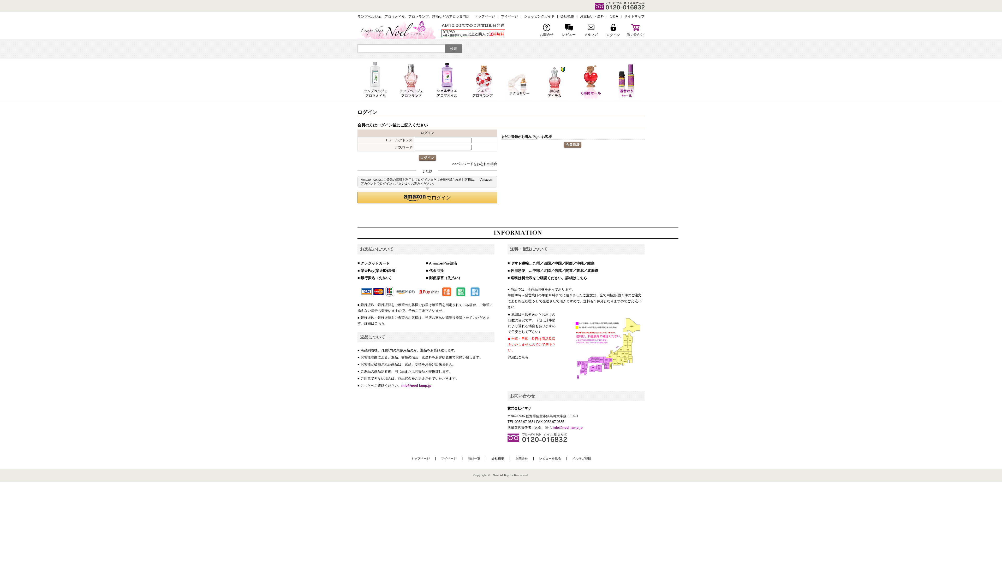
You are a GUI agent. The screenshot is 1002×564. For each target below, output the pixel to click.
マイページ (509, 16)
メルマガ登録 (581, 458)
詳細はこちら (576, 278)
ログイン (613, 35)
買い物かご (635, 35)
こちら (379, 323)
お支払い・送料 (592, 16)
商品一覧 (474, 458)
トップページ (485, 16)
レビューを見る (550, 458)
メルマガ (591, 35)
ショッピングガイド (539, 16)
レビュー (569, 35)
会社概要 (567, 16)
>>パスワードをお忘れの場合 (474, 164)
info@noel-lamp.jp (416, 385)
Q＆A (614, 16)
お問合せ (546, 35)
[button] (427, 197)
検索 (453, 49)
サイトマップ (634, 16)
